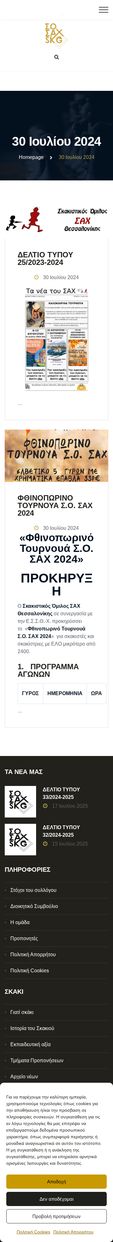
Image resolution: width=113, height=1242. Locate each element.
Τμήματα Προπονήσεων (36, 1060)
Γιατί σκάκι (22, 1012)
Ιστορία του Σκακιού (32, 1028)
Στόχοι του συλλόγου (33, 890)
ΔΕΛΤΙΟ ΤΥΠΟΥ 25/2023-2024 (45, 258)
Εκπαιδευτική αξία (30, 1044)
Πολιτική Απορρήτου (73, 1231)
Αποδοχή (56, 1181)
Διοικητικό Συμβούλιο (34, 906)
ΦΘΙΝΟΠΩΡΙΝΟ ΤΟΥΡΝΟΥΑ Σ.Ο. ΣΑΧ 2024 (55, 505)
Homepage (31, 157)
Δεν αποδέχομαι (56, 1199)
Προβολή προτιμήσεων (56, 1216)
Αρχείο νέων (24, 1076)
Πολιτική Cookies (33, 1231)
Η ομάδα (20, 922)
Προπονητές (24, 938)
